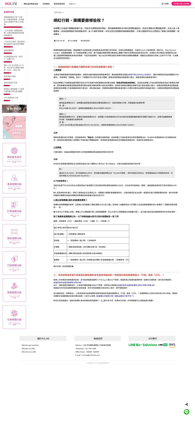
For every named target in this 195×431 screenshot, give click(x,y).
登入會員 (165, 3)
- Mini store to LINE (28, 352)
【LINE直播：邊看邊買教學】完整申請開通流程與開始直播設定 (14, 33)
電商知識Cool (59, 12)
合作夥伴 (152, 338)
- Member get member (30, 345)
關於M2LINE (43, 338)
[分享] (186, 404)
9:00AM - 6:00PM (87, 352)
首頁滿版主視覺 (10, 76)
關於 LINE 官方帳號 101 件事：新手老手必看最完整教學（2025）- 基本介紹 (14, 67)
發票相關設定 (9, 50)
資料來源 (86, 41)
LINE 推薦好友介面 (11, 98)
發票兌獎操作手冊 (10, 83)
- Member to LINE (28, 348)
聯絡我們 (98, 338)
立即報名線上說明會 (181, 3)
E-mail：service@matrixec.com (87, 355)
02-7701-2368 (85, 348)
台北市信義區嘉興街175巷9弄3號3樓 (93, 345)
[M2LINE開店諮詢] (186, 412)
